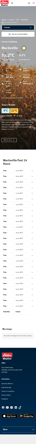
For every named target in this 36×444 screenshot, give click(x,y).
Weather (4, 19)
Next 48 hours (8, 140)
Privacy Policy (6, 395)
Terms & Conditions (8, 391)
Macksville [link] (25, 19)
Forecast (11, 19)
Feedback (5, 399)
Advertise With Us (7, 384)
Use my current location (20, 34)
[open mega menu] (12, 3)
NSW (17, 19)
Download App (6, 387)
